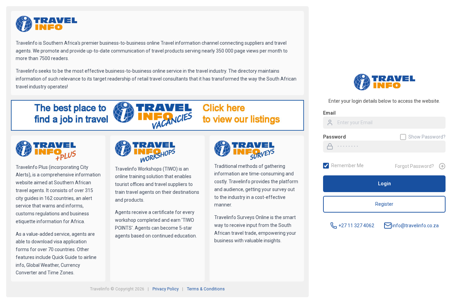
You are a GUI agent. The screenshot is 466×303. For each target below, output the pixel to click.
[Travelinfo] (46, 24)
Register (384, 204)
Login (384, 183)
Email (329, 113)
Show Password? (427, 137)
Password (334, 137)
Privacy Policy (165, 289)
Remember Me (347, 165)
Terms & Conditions (206, 289)
